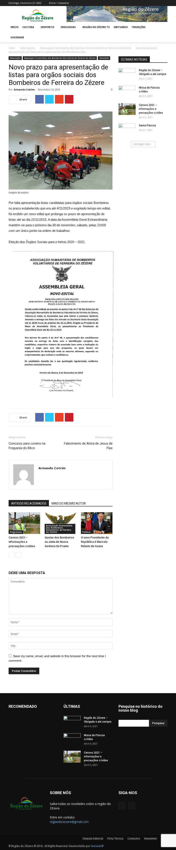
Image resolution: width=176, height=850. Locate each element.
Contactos (133, 838)
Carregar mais (141, 144)
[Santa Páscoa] (127, 130)
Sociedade (17, 37)
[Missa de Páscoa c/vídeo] (127, 92)
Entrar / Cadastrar (59, 3)
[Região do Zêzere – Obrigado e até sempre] (127, 71)
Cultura (28, 27)
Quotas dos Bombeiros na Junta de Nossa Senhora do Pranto (59, 542)
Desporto (47, 27)
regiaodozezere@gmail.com (69, 822)
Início (14, 27)
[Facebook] (157, 3)
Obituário (121, 27)
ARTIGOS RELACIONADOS (28, 503)
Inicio (12, 48)
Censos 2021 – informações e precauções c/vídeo (22, 542)
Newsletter (150, 838)
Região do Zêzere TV (96, 27)
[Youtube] (164, 3)
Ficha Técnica (115, 838)
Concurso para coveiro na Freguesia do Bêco (27, 446)
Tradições (139, 27)
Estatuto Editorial (93, 838)
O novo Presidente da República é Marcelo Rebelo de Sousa (95, 542)
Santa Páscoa (147, 125)
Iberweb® (97, 846)
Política (86, 532)
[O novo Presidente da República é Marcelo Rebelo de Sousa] (96, 523)
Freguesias (68, 27)
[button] (162, 27)
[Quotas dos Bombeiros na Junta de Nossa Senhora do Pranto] (60, 523)
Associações (27, 48)
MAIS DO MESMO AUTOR (69, 503)
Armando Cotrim (24, 89)
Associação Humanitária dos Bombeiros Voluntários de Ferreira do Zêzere (85, 48)
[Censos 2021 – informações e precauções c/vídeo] (24, 523)
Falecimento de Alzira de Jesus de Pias (88, 446)
